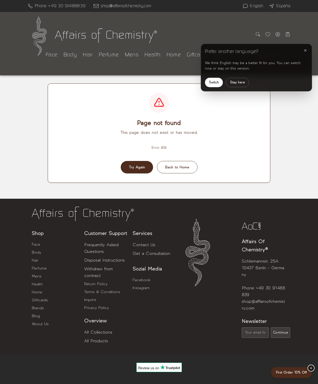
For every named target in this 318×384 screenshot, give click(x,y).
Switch (214, 82)
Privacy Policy (96, 308)
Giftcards (197, 55)
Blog (36, 316)
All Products (96, 341)
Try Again (137, 167)
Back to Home (177, 167)
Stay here (237, 82)
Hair (88, 55)
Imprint (90, 300)
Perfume (109, 55)
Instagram (141, 288)
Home (174, 55)
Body (70, 55)
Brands (38, 308)
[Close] (305, 50)
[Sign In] (277, 34)
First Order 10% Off (291, 372)
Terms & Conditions (102, 292)
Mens (132, 55)
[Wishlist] (267, 34)
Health (152, 55)
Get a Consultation (151, 253)
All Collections (98, 332)
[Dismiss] (311, 368)
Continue (280, 332)
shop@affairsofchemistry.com (126, 5)
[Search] (257, 34)
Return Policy (96, 284)
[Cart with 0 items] (287, 34)
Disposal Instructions (104, 260)
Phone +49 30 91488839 (60, 5)
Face (52, 55)
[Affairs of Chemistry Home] (39, 36)
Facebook (141, 280)
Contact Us (144, 244)
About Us (40, 324)
